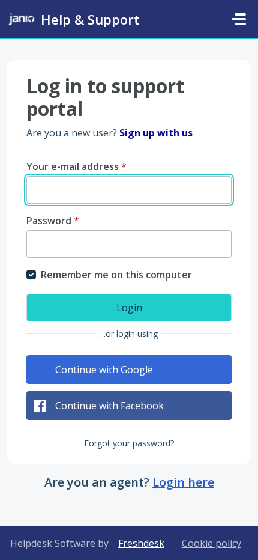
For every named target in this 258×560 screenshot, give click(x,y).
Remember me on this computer (116, 274)
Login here (183, 482)
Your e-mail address (76, 166)
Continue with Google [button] (104, 369)
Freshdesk (141, 543)
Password (52, 220)
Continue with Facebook (109, 405)
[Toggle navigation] (239, 19)
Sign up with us (156, 132)
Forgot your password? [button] (129, 443)
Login (129, 307)
